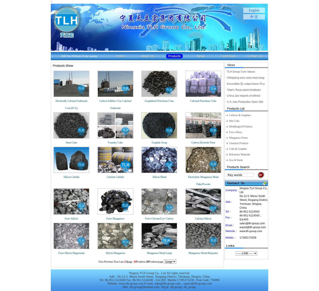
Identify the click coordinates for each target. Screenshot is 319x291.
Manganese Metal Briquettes (203, 253)
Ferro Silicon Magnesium (71, 253)
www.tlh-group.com (251, 231)
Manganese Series (238, 137)
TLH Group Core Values (241, 71)
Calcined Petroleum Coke (203, 100)
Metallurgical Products (240, 126)
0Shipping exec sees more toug (245, 77)
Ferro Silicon (71, 218)
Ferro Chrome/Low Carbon (159, 218)
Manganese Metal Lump (159, 253)
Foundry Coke (115, 142)
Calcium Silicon (203, 218)
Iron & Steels (236, 160)
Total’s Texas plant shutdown (244, 89)
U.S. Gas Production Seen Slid (245, 101)
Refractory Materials (239, 154)
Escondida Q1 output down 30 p (246, 83)
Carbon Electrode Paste (203, 142)
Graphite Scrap (159, 142)
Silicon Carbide (71, 177)
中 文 (254, 17)
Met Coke (234, 120)
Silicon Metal (159, 177)
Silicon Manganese (115, 253)
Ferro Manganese (115, 218)
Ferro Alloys (235, 132)
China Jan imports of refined (243, 95)
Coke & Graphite (238, 148)
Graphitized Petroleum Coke (159, 100)
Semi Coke (71, 142)
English (254, 10)
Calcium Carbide (115, 177)
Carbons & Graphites (240, 115)
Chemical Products (238, 143)
